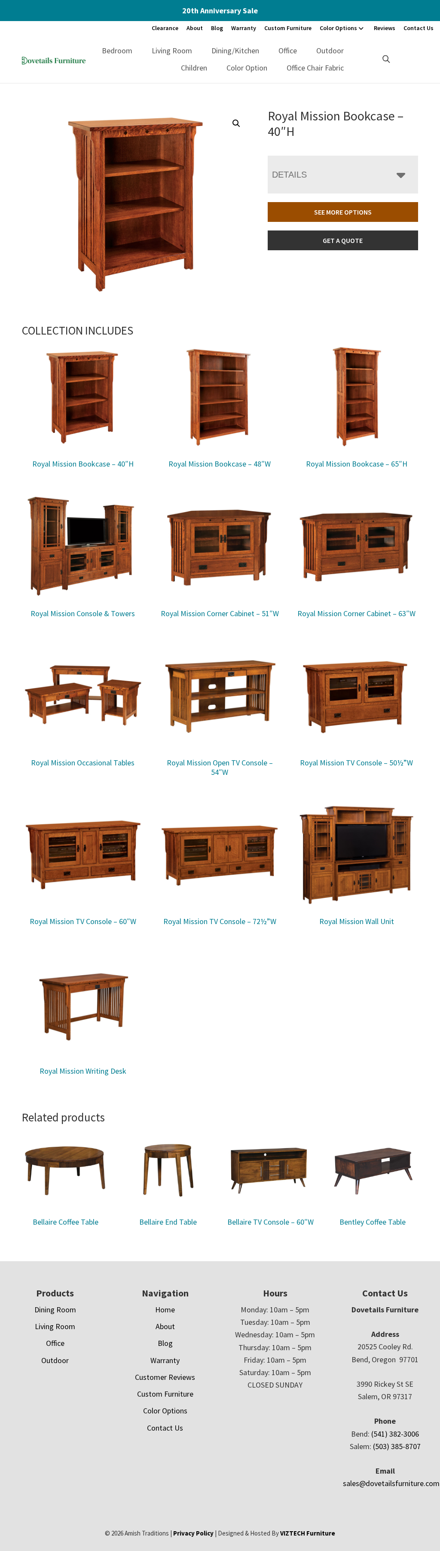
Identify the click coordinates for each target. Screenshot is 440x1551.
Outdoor (330, 50)
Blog (217, 28)
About (194, 28)
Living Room (172, 50)
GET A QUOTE (343, 240)
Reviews (384, 28)
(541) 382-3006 (395, 1434)
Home (165, 1310)
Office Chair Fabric (315, 68)
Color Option (246, 68)
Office (287, 50)
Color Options (338, 28)
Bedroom (117, 50)
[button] (236, 123)
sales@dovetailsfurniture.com (391, 1483)
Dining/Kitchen (235, 50)
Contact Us (418, 28)
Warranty (243, 28)
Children (194, 68)
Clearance (165, 28)
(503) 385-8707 (397, 1446)
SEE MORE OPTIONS (343, 212)
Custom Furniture (288, 28)
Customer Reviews (165, 1377)
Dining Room (55, 1310)
